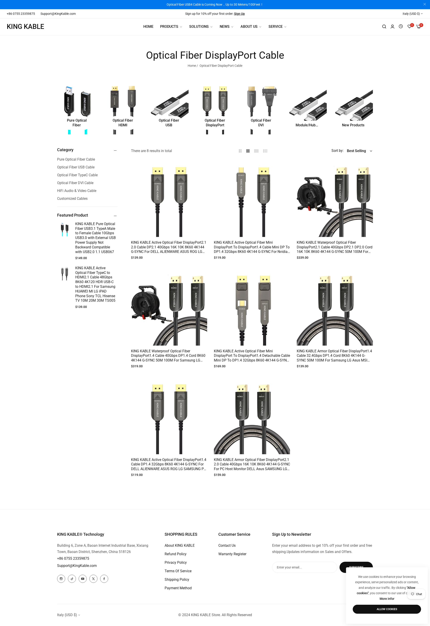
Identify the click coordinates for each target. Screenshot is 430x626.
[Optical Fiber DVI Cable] (261, 108)
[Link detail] (61, 579)
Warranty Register (232, 554)
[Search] (384, 27)
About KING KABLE (180, 545)
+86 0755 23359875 (73, 558)
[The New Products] (353, 108)
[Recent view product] (401, 26)
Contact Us (227, 545)
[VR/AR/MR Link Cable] (307, 108)
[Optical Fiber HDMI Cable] (123, 108)
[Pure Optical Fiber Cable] (77, 108)
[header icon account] (392, 27)
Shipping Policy (177, 579)
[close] (425, 4)
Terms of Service (178, 571)
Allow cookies (387, 609)
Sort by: (337, 150)
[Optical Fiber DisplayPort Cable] (215, 108)
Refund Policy (176, 554)
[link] (201, 26)
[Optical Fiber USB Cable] (169, 108)
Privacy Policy (176, 562)
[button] (202, 169)
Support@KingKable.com (77, 566)
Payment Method (178, 588)
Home (192, 65)
